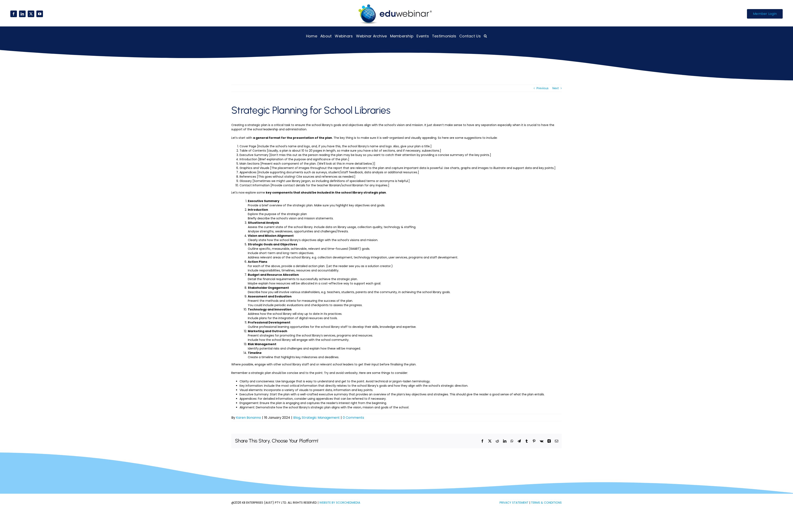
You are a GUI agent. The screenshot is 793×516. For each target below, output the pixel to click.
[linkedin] (22, 14)
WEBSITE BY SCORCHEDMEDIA (339, 503)
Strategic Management (321, 417)
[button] (485, 36)
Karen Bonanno (248, 417)
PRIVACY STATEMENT (514, 503)
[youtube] (39, 14)
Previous (542, 88)
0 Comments (353, 417)
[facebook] (13, 14)
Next (555, 88)
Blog (296, 417)
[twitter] (31, 14)
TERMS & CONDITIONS (546, 503)
